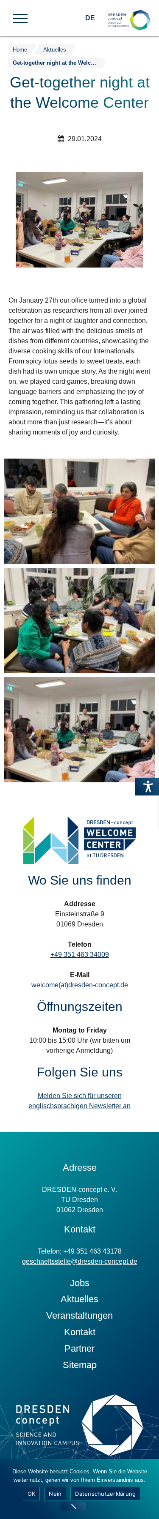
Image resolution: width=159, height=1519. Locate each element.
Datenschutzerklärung (105, 1493)
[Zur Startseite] (129, 13)
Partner (79, 1348)
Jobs (79, 1283)
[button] (20, 18)
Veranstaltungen (79, 1315)
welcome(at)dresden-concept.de (79, 985)
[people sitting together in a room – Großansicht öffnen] (79, 511)
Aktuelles (79, 1299)
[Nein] (73, 1506)
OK (32, 1493)
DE (90, 18)
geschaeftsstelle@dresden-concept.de (79, 1261)
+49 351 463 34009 (79, 954)
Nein (55, 1493)
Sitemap (80, 1365)
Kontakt (79, 1332)
